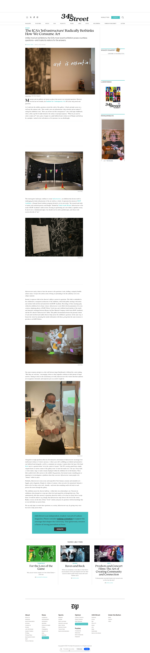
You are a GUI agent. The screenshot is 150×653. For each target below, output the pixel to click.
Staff (26, 639)
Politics (43, 627)
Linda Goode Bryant (65, 205)
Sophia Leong (109, 583)
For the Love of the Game (41, 567)
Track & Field (61, 629)
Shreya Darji (75, 578)
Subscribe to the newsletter (116, 53)
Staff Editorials (78, 621)
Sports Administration (63, 631)
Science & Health (46, 625)
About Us (27, 617)
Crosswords (78, 631)
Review (27, 28)
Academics (44, 617)
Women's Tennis (62, 627)
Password (77, 636)
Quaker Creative (29, 631)
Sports (60, 615)
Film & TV (63, 23)
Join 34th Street (29, 629)
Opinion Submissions (81, 624)
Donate (115, 17)
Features (38, 23)
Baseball (60, 617)
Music (72, 23)
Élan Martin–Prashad (41, 577)
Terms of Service (29, 641)
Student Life (45, 631)
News (44, 615)
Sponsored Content (30, 637)
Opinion (78, 615)
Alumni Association (30, 621)
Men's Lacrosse (62, 621)
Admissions (44, 621)
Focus (47, 23)
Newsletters (105, 17)
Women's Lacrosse (63, 623)
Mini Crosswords (79, 634)
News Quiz (77, 632)
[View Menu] (27, 17)
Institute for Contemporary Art (55, 101)
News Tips (45, 638)
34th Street (96, 615)
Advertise (27, 619)
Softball (60, 619)
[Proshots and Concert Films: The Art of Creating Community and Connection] (108, 553)
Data (43, 633)
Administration (45, 619)
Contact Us (28, 625)
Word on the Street (110, 23)
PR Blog (27, 633)
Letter (123, 23)
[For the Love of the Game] (41, 553)
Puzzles (78, 628)
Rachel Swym (30, 44)
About (27, 615)
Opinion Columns (79, 617)
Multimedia (96, 23)
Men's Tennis (61, 625)
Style (87, 23)
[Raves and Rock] (75, 553)
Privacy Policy (28, 635)
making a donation (65, 519)
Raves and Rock (75, 566)
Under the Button (114, 615)
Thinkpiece (41, 563)
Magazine (28, 23)
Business (44, 635)
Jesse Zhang (28, 96)
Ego (55, 23)
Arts (79, 23)
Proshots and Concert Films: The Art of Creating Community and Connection (108, 570)
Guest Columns (79, 619)
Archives (27, 623)
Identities (44, 623)
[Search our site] (123, 17)
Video (109, 621)
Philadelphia (45, 629)
